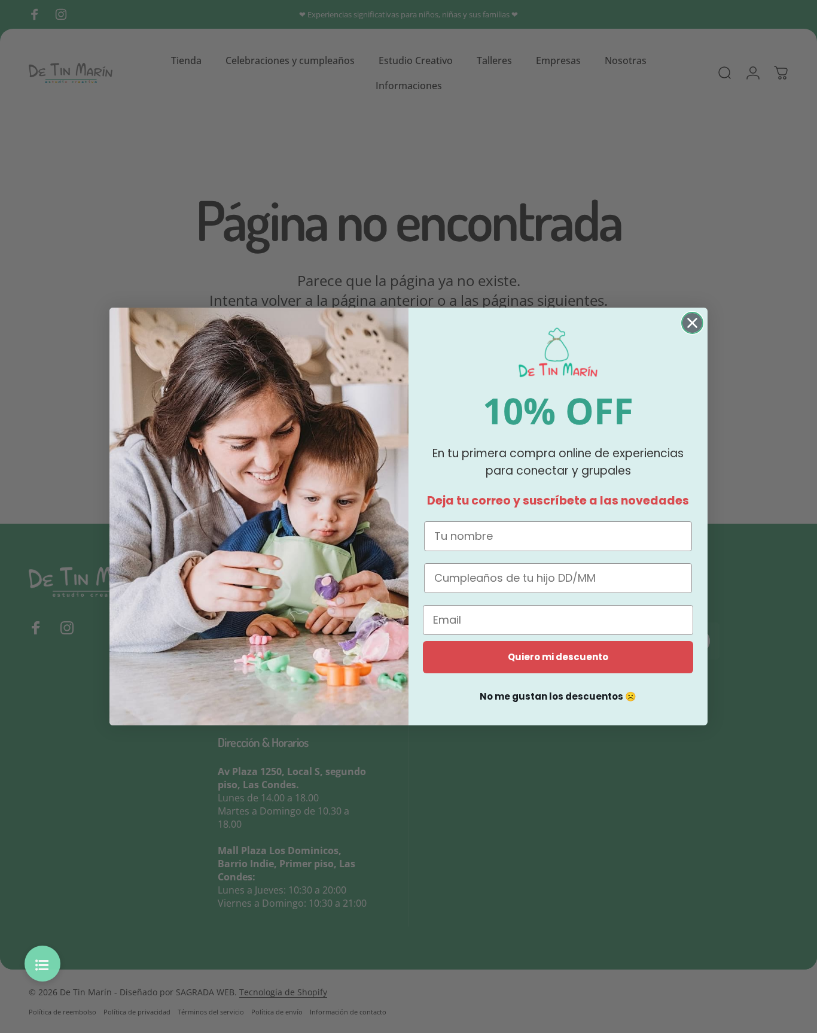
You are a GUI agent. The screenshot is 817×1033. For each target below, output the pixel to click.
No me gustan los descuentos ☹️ (558, 696)
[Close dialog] (692, 322)
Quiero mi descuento (558, 657)
